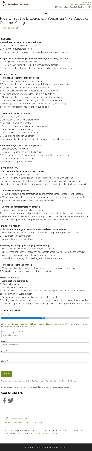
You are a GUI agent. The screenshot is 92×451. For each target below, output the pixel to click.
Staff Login (37, 422)
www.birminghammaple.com (45, 433)
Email (4, 351)
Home (7, 422)
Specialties (17, 422)
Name (4, 341)
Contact (27, 422)
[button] (46, 13)
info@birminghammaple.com (81, 5)
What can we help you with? (12, 332)
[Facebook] (4, 400)
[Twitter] (11, 400)
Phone (4, 361)
